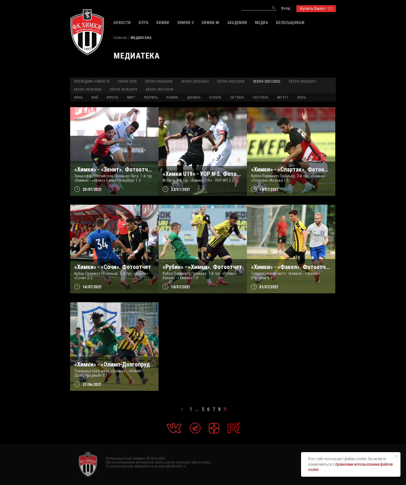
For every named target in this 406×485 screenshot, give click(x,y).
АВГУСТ (283, 97)
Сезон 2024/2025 (159, 81)
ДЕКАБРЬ (194, 97)
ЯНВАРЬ (172, 97)
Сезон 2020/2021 (302, 81)
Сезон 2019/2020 (87, 89)
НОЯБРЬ (215, 97)
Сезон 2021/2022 (266, 81)
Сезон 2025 (127, 81)
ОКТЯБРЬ (237, 97)
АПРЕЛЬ (112, 97)
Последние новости (91, 81)
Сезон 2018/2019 (123, 89)
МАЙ (94, 97)
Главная (120, 37)
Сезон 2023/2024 (195, 81)
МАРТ (131, 97)
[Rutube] (233, 428)
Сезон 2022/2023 (230, 81)
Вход (285, 8)
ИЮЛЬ (301, 97)
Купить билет (313, 8)
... (197, 409)
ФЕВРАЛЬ (151, 97)
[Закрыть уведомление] (396, 456)
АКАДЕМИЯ (237, 22)
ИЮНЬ (78, 97)
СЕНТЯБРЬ (260, 97)
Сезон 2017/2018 (159, 89)
